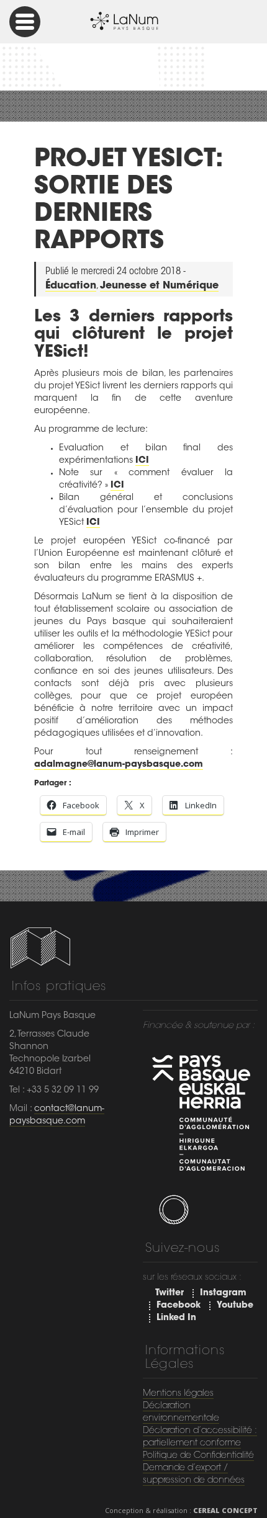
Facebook (178, 1305)
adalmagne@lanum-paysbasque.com (118, 765)
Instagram (223, 1293)
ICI (142, 461)
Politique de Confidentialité (198, 1456)
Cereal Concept (225, 1510)
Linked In (176, 1318)
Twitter (169, 1293)
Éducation (70, 286)
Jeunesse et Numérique (159, 286)
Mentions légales (178, 1394)
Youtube (235, 1305)
